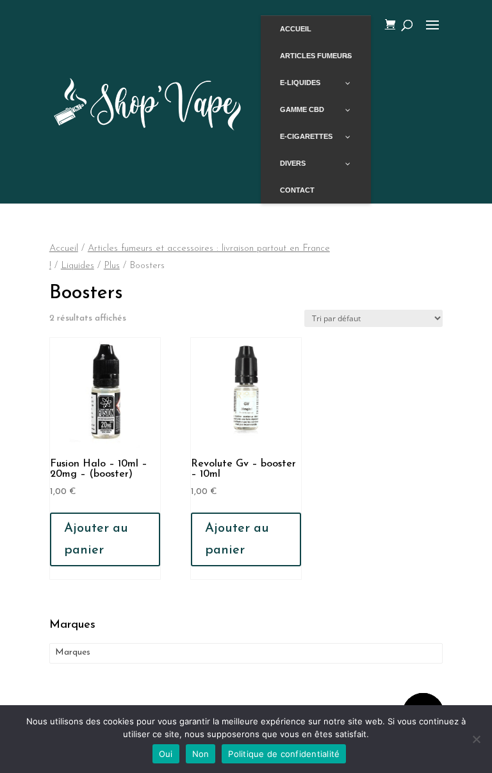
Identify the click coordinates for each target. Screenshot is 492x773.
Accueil (63, 248)
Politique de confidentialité (284, 754)
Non (200, 754)
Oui (166, 754)
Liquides (77, 266)
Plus (112, 266)
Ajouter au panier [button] (96, 539)
